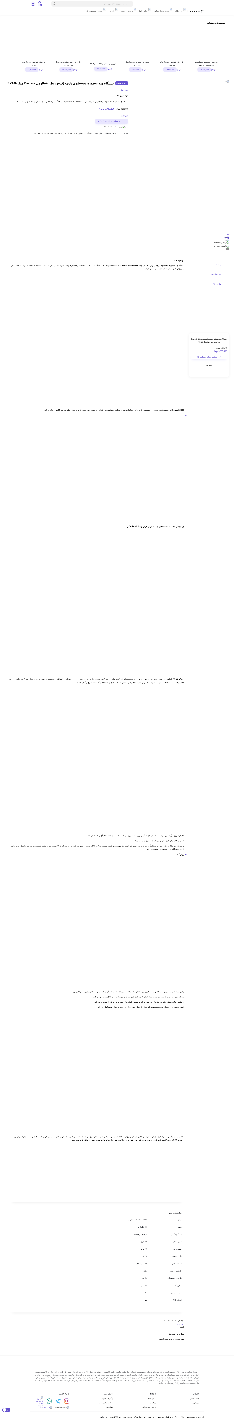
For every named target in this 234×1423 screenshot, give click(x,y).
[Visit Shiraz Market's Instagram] (65, 1401)
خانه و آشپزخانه (110, 133)
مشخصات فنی (215, 274)
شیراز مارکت (123, 133)
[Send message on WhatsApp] (47, 1401)
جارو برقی (98, 133)
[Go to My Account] (33, 3)
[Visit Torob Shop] (43, 1407)
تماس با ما (152, 1398)
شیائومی (109, 1407)
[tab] (209, 265)
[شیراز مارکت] (182, 3)
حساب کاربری (194, 1398)
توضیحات (217, 265)
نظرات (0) (217, 284)
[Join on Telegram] (56, 1401)
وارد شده (180, 1324)
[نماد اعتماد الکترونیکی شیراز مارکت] (39, 1401)
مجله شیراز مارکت (106, 1403)
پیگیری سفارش (107, 1398)
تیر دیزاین (104, 1417)
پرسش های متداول (149, 1407)
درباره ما (153, 1403)
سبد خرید (195, 1403)
